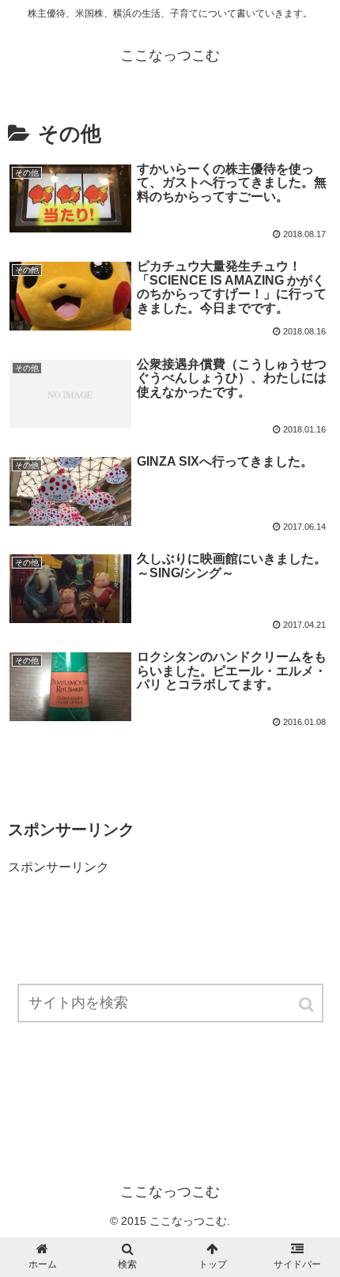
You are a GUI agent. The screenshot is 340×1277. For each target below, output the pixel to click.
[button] (308, 1004)
